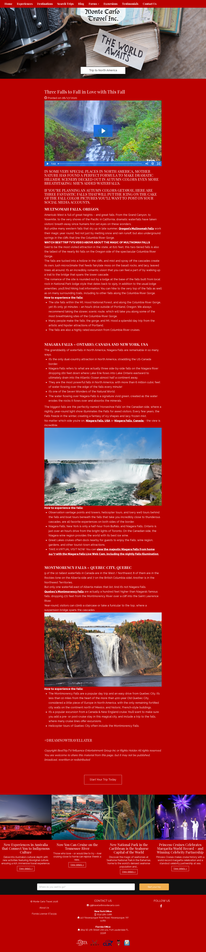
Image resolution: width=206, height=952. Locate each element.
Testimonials (130, 4)
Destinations (45, 4)
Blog (81, 4)
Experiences (25, 4)
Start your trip (154, 887)
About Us (44, 907)
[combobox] (86, 886)
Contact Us (149, 4)
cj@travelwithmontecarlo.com (104, 905)
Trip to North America (103, 70)
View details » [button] (26, 868)
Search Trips (65, 4)
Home (8, 4)
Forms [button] (93, 4)
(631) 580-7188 (104, 914)
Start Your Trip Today (103, 779)
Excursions (110, 4)
